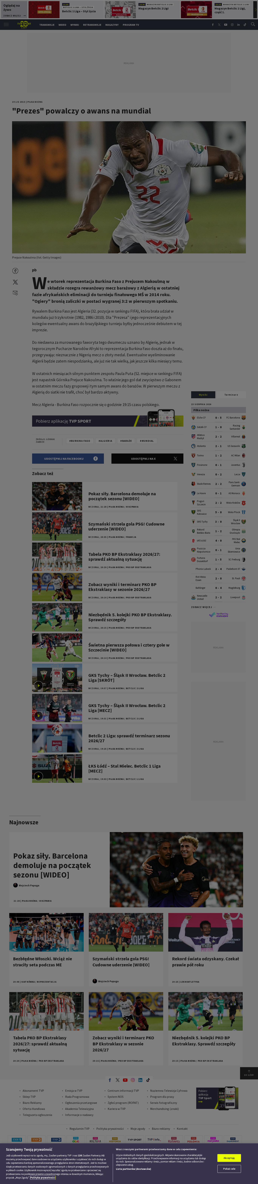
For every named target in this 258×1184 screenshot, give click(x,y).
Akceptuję (229, 1158)
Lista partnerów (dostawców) (133, 1169)
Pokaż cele (229, 1168)
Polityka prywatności (42, 1177)
